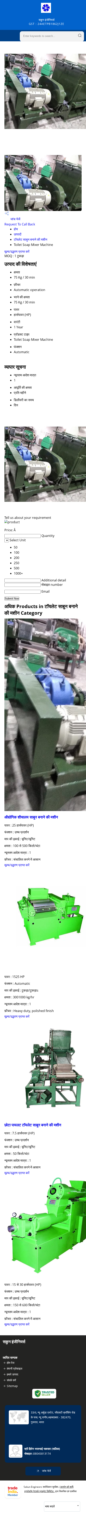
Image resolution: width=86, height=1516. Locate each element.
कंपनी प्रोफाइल (14, 1368)
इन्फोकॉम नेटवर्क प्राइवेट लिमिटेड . (39, 1491)
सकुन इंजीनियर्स (46, 22)
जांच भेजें (15, 219)
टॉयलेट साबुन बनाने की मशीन (30, 239)
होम (16, 229)
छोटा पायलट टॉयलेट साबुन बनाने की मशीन (32, 1124)
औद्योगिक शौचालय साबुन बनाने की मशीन (31, 816)
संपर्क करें (11, 1380)
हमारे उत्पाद (12, 1374)
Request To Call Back (19, 224)
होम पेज (10, 1363)
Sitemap (12, 1386)
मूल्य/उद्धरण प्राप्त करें (16, 251)
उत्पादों (17, 234)
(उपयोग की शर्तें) (67, 1487)
